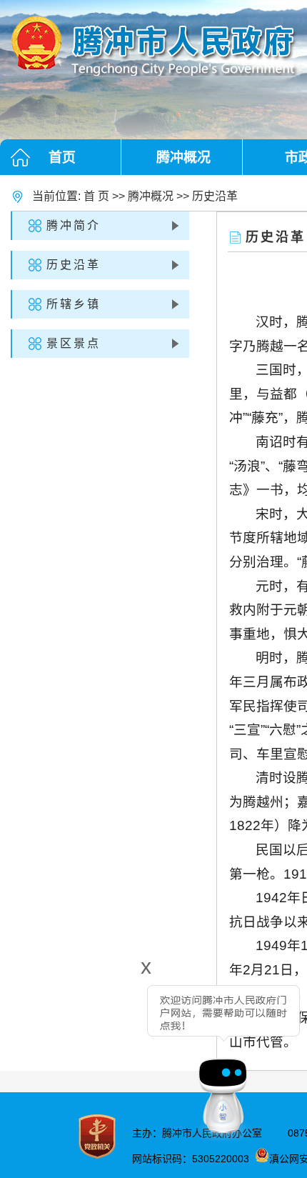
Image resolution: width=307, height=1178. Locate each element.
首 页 (96, 196)
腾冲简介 (73, 225)
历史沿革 (215, 196)
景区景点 (73, 343)
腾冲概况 (183, 157)
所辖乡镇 (73, 304)
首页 (62, 157)
